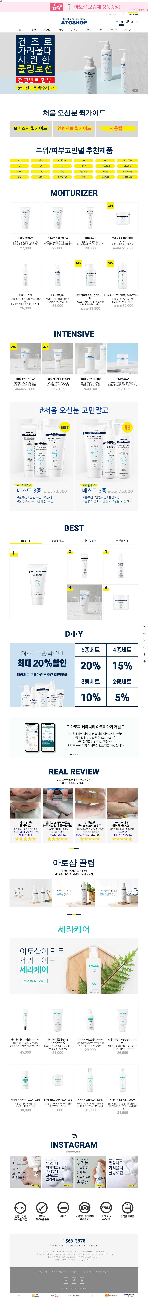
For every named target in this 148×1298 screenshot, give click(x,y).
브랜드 (19, 30)
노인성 (105, 171)
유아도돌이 (105, 166)
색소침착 (105, 177)
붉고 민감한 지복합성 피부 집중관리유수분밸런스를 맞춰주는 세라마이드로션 (123, 1106)
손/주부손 (128, 160)
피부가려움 (127, 171)
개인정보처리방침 (59, 1272)
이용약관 (75, 1272)
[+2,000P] (122, 22)
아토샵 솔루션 (25, 295)
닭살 (62, 171)
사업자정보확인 (102, 1272)
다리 (62, 166)
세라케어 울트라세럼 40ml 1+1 (25, 1039)
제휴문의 (87, 1272)
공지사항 (127, 30)
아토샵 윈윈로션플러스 (58, 238)
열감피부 (83, 171)
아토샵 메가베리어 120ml (58, 379)
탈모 (83, 177)
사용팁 (60, 30)
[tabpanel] (74, 63)
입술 (41, 160)
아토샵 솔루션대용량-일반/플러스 (122, 295)
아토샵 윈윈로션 (25, 238)
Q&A (100, 30)
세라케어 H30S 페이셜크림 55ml (58, 1100)
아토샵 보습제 (90, 238)
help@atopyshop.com (68, 1257)
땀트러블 (127, 166)
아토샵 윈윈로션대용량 (122, 238)
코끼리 (19, 171)
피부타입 (47, 30)
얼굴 (19, 160)
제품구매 (33, 30)
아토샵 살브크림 (123, 379)
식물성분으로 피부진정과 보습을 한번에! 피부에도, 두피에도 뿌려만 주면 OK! (25, 301)
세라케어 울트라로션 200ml (122, 1100)
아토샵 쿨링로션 (58, 295)
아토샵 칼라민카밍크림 (25, 379)
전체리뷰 (74, 30)
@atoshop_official (74, 1152)
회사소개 (43, 1272)
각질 (41, 177)
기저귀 (83, 166)
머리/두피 (62, 160)
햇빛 (19, 177)
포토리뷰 (88, 30)
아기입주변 (62, 177)
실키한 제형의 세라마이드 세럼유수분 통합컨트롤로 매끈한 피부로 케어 (25, 1045)
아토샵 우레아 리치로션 (90, 379)
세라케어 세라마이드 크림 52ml (25, 1100)
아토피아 (113, 30)
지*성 (40, 171)
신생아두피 (127, 177)
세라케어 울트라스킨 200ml (90, 1100)
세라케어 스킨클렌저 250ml (90, 1039)
